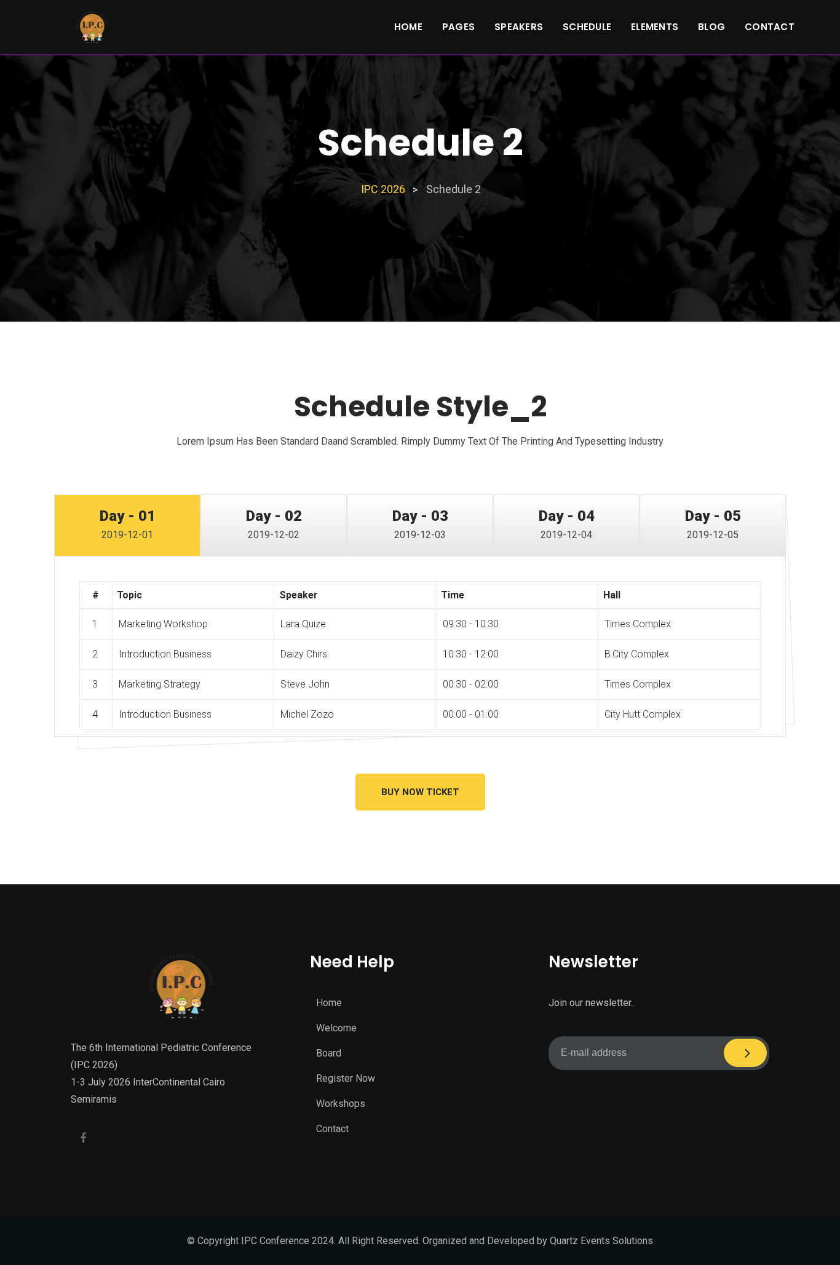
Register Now (345, 1078)
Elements (654, 26)
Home (408, 26)
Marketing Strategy (159, 684)
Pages (458, 26)
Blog (711, 26)
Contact (769, 26)
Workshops (340, 1103)
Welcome (336, 1028)
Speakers (518, 26)
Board (328, 1053)
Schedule (587, 26)
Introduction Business (165, 654)
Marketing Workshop (163, 624)
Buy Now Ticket (420, 792)
